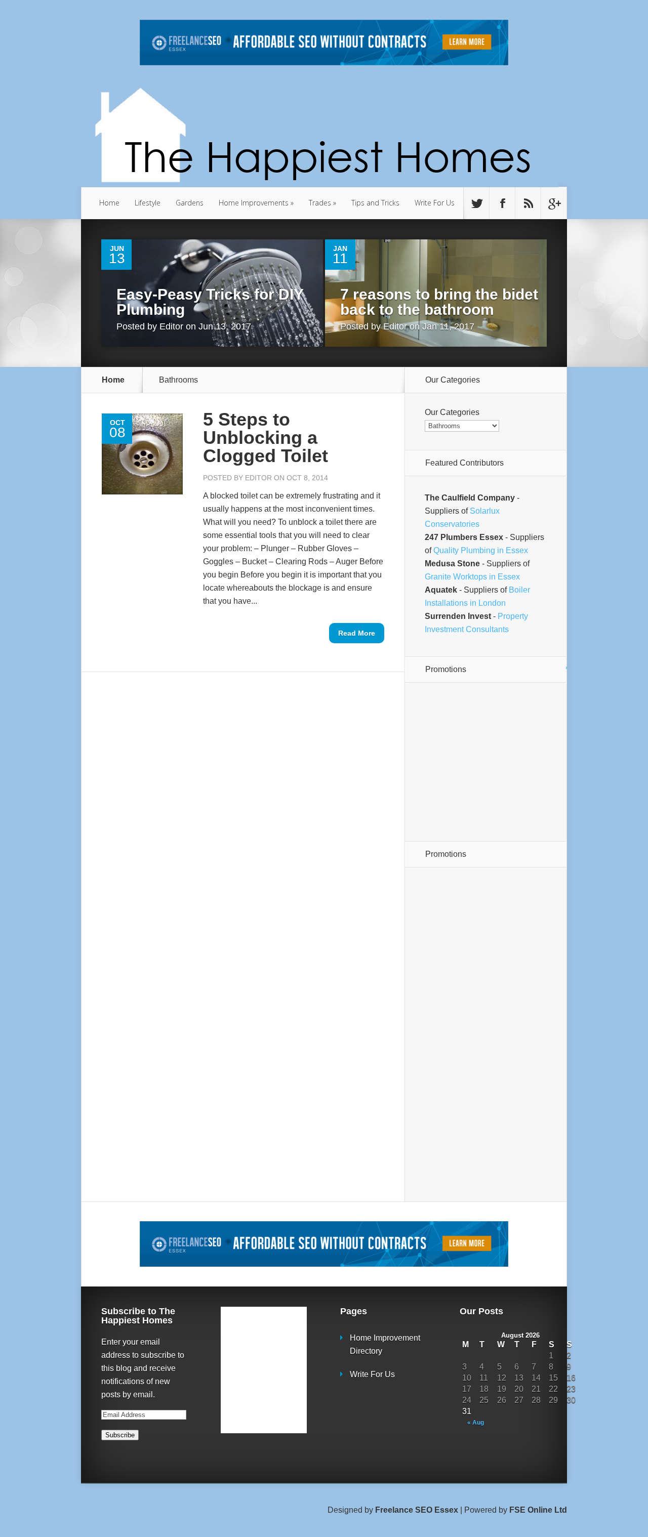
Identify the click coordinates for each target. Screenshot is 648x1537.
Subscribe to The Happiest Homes (138, 1315)
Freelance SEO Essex (416, 1510)
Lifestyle (147, 202)
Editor (171, 326)
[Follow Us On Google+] (553, 203)
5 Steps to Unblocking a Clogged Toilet (265, 437)
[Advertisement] (488, 761)
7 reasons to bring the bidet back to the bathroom (439, 302)
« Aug (475, 1423)
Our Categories (452, 412)
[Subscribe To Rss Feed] (528, 203)
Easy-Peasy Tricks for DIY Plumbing (209, 302)
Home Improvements (256, 202)
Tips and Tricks (375, 202)
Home (109, 202)
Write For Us (435, 202)
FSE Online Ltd (538, 1510)
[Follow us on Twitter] (476, 203)
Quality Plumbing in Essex (480, 550)
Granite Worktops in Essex (472, 576)
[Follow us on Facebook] (502, 203)
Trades (322, 202)
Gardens (190, 202)
